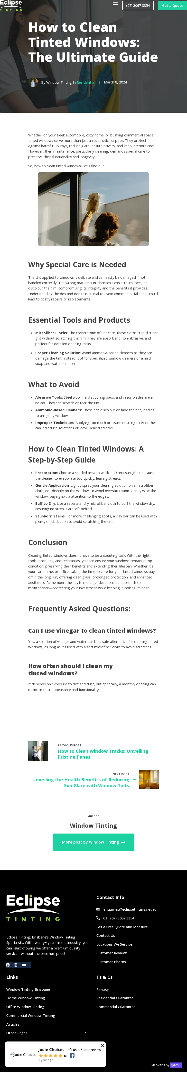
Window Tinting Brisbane (28, 989)
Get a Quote (172, 5)
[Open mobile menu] (115, 4)
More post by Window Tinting (90, 842)
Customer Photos (111, 961)
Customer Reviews (112, 952)
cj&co (175, 1065)
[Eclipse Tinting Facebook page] (10, 965)
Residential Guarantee (114, 997)
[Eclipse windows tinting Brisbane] (11, 5)
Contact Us (105, 935)
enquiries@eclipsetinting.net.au (129, 909)
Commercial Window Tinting (30, 1015)
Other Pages (16, 1032)
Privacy (102, 989)
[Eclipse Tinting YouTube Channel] (26, 965)
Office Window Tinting (25, 1006)
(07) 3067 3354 (138, 5)
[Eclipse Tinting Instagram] (18, 965)
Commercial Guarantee (115, 1006)
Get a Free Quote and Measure (122, 926)
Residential (86, 82)
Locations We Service (114, 944)
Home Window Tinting (25, 997)
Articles (12, 1024)
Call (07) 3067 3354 (118, 918)
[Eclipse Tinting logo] (48, 908)
